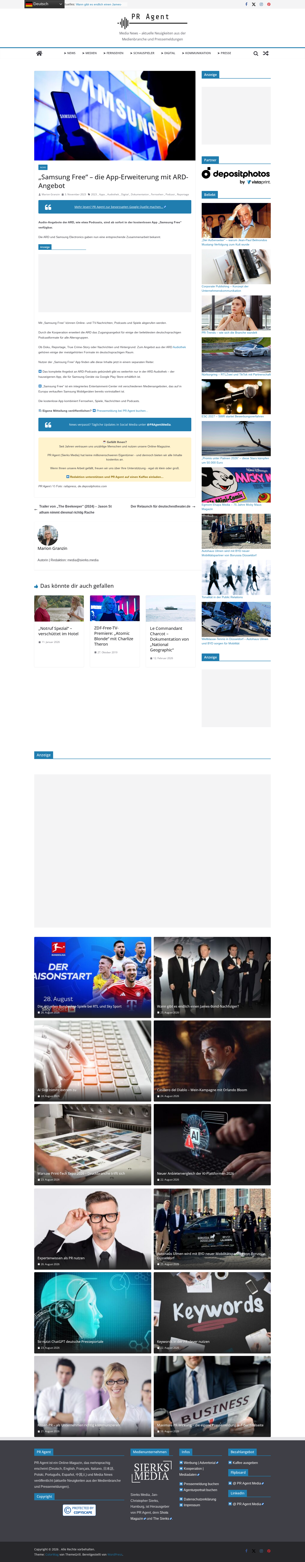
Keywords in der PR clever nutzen (183, 1342)
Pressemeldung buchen (201, 1484)
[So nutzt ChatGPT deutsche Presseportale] (92, 1312)
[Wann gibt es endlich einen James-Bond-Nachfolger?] (212, 977)
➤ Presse (224, 53)
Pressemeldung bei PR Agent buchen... (122, 410)
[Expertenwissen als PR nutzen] (92, 1229)
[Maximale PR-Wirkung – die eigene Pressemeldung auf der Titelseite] (212, 1396)
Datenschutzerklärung (200, 1499)
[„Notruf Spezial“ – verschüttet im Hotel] (59, 598)
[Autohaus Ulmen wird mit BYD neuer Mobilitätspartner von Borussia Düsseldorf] (212, 1229)
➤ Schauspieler (142, 53)
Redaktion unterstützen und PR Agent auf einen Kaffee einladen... (116, 477)
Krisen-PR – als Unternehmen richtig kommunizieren (79, 1425)
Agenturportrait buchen (200, 1490)
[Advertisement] (114, 283)
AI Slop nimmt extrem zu (57, 1090)
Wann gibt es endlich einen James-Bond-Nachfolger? (198, 1006)
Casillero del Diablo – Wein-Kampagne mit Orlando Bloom (202, 1090)
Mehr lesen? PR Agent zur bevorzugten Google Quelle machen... (118, 207)
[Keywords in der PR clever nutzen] (212, 1312)
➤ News (70, 53)
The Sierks (161, 1518)
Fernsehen (157, 194)
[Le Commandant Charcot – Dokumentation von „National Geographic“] (170, 598)
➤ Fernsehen (113, 53)
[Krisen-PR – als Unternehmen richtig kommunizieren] (92, 1396)
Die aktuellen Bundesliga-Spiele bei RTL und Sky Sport (80, 1006)
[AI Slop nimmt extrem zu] (92, 1061)
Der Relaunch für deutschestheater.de (160, 506)
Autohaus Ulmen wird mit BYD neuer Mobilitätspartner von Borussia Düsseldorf (100, 6)
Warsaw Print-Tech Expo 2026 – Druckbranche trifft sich (81, 1173)
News (43, 167)
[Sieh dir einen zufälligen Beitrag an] (266, 53)
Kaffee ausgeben (245, 1463)
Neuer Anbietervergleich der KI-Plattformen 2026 (195, 1173)
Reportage (183, 194)
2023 (94, 194)
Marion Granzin (51, 194)
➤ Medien (89, 53)
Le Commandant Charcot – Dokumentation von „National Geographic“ (169, 639)
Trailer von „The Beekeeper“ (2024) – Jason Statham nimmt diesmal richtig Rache (75, 509)
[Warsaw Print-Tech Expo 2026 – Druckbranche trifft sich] (92, 1144)
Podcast (170, 194)
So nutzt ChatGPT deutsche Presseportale (70, 1342)
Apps (102, 194)
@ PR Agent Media (247, 1483)
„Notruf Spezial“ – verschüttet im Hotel (58, 631)
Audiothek (113, 194)
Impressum (192, 1505)
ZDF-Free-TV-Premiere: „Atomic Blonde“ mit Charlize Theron (113, 636)
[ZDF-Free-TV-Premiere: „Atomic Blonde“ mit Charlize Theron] (115, 598)
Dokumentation (140, 194)
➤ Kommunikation (196, 53)
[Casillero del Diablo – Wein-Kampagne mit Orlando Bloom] (212, 1061)
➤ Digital (168, 53)
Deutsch (40, 4)
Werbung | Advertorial (200, 1463)
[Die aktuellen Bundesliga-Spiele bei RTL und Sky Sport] (92, 977)
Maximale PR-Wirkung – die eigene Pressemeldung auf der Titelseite (210, 1425)
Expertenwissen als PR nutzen (61, 1258)
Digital (125, 194)
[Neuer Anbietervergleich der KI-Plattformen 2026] (212, 1144)
